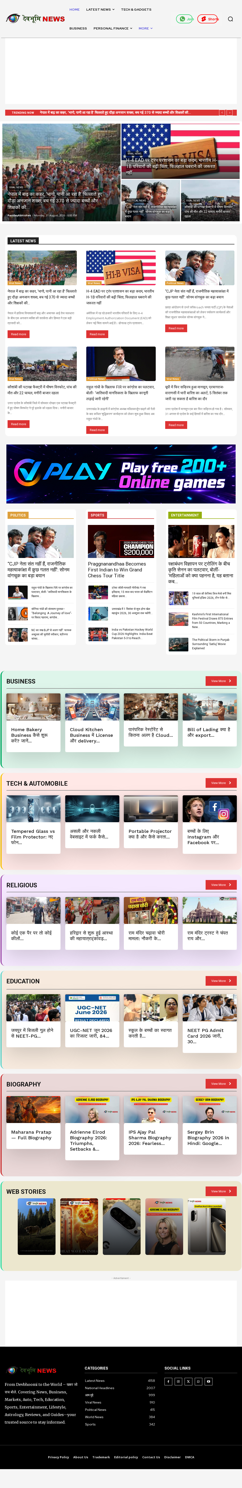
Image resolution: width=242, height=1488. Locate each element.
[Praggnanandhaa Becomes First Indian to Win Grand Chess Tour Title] (121, 541)
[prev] (222, 113)
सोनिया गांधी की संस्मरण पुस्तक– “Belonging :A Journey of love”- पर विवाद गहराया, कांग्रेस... (51, 613)
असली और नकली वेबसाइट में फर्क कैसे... (89, 834)
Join (190, 19)
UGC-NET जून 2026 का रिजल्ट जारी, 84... (91, 1033)
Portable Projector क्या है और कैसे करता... (150, 834)
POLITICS (18, 515)
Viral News (16, 187)
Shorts (213, 19)
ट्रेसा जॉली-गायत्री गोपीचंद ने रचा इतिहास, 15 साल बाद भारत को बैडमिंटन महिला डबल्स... (132, 592)
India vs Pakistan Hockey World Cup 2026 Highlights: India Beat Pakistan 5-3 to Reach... (132, 634)
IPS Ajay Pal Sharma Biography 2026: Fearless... (150, 1137)
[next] (230, 113)
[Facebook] (168, 1382)
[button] (230, 19)
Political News (136, 200)
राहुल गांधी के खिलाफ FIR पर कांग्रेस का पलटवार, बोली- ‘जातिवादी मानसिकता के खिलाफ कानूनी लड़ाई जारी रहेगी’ (120, 393)
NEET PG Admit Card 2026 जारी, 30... (205, 1035)
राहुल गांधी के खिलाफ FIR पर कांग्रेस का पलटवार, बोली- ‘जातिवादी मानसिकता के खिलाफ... (52, 592)
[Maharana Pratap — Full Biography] (33, 1109)
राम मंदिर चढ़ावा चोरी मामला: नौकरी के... (147, 935)
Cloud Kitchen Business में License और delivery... (91, 735)
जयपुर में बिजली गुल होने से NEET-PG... (32, 1033)
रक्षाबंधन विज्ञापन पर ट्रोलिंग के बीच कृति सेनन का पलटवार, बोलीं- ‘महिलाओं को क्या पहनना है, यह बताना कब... (200, 572)
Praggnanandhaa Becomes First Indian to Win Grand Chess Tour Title (117, 569)
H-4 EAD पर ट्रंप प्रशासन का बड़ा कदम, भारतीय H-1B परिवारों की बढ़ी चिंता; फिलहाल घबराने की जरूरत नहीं (120, 297)
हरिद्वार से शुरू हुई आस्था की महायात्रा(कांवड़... (91, 935)
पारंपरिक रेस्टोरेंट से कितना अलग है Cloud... (151, 732)
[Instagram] (178, 1382)
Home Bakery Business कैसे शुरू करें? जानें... (29, 735)
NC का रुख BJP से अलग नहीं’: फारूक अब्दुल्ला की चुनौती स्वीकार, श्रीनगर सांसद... (51, 634)
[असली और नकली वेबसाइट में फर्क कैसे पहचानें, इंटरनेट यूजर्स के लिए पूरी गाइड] (92, 808)
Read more (18, 334)
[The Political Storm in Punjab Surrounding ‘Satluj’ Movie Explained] (178, 644)
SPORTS (97, 515)
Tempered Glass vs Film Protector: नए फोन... (33, 836)
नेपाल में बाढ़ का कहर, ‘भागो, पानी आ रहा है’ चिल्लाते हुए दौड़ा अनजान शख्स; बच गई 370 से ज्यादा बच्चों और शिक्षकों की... (42, 297)
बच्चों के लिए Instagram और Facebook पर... (203, 836)
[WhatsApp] (199, 1382)
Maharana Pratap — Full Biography (31, 1134)
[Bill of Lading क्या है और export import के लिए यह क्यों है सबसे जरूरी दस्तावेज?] (210, 706)
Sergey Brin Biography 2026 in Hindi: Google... (208, 1137)
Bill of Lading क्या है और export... (208, 732)
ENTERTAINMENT (185, 515)
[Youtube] (208, 1382)
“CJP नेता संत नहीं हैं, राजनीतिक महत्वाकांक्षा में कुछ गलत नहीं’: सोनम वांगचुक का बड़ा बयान (97, 112)
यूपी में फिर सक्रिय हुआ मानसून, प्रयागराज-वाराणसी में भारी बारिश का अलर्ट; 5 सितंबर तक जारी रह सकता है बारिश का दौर (196, 393)
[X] (188, 1382)
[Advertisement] (121, 71)
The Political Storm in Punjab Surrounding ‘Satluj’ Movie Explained (210, 644)
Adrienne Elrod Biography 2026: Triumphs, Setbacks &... (88, 1140)
